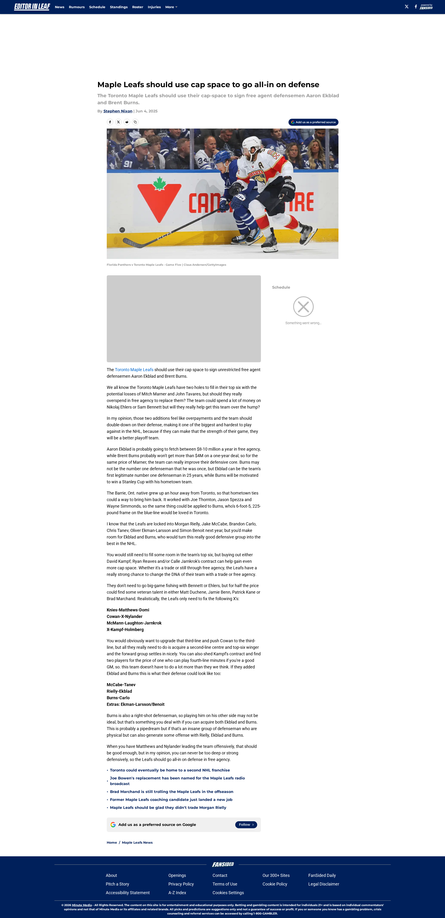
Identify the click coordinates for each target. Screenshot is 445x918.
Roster (137, 7)
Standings (119, 7)
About (111, 875)
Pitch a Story (117, 884)
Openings (177, 875)
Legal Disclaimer (323, 884)
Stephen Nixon (117, 111)
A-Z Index (177, 892)
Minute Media (82, 905)
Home (112, 842)
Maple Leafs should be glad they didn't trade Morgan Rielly (168, 807)
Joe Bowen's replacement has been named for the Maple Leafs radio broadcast (177, 781)
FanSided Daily (322, 875)
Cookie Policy (275, 884)
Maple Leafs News (137, 842)
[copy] (135, 122)
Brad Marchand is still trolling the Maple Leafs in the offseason (171, 791)
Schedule (97, 7)
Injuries (154, 7)
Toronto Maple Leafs (134, 369)
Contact (220, 875)
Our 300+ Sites (276, 875)
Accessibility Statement (128, 892)
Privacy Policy (181, 884)
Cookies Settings (228, 892)
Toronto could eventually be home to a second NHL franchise (170, 770)
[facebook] (416, 6)
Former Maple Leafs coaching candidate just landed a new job (171, 799)
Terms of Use (225, 884)
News (59, 7)
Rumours (77, 7)
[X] (407, 6)
